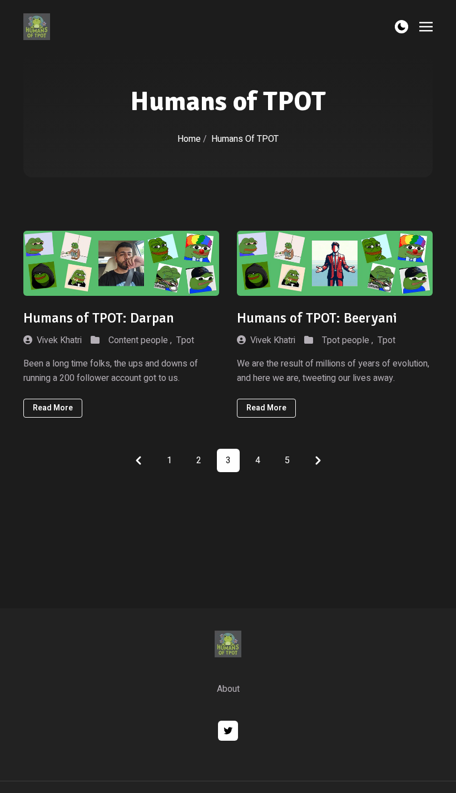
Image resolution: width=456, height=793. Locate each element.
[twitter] (228, 731)
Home (189, 139)
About (228, 689)
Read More (53, 408)
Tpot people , (347, 340)
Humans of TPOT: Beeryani (317, 317)
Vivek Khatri (59, 340)
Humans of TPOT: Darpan (98, 317)
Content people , (140, 340)
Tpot (185, 340)
